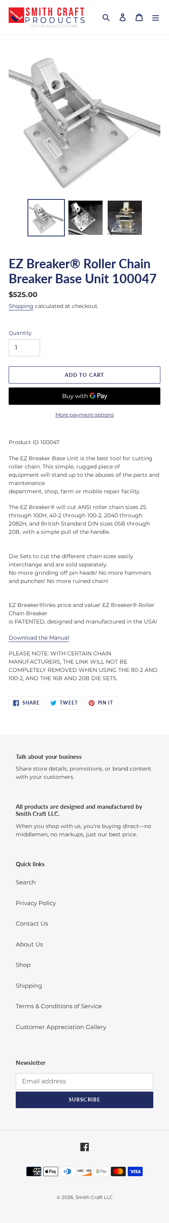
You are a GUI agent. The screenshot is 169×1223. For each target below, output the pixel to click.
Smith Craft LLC (94, 1197)
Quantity (20, 333)
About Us (29, 944)
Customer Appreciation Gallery (61, 1027)
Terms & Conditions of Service (59, 1006)
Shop (23, 964)
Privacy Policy (36, 903)
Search (26, 882)
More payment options (84, 414)
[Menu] (155, 17)
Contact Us (32, 923)
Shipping (21, 306)
